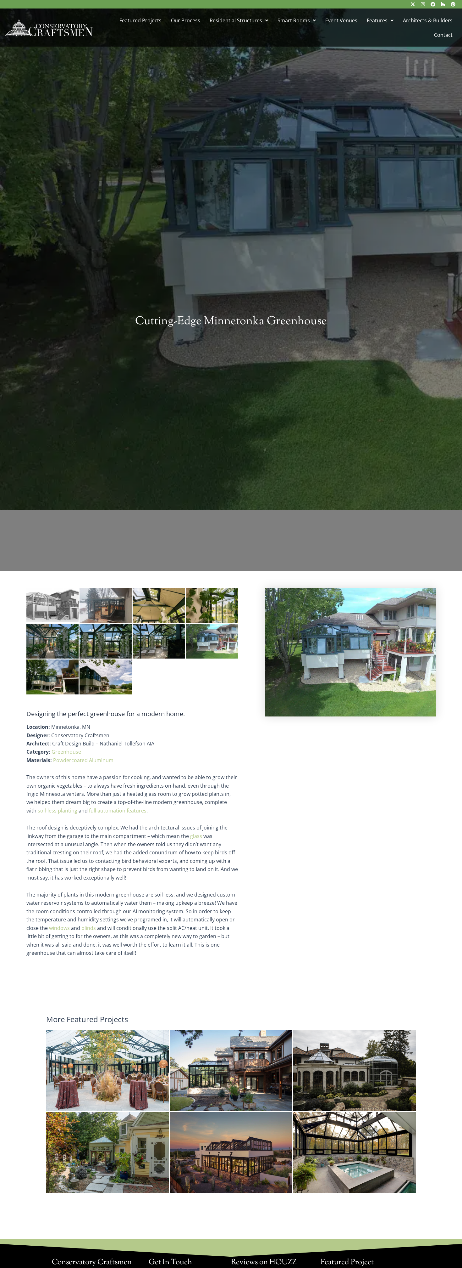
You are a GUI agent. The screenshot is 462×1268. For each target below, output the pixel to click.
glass (196, 836)
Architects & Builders (428, 20)
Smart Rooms (294, 20)
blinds (88, 928)
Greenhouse (66, 751)
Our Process (185, 20)
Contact (443, 34)
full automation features (117, 810)
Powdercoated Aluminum (83, 760)
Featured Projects (140, 20)
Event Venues (341, 20)
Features (377, 20)
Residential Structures (236, 20)
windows (59, 928)
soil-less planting (57, 810)
